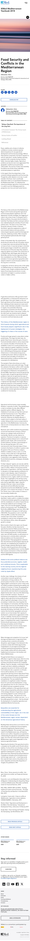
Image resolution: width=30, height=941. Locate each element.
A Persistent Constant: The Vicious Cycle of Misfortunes (14, 131)
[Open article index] (27, 17)
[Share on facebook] (5, 92)
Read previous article (15, 821)
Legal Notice (23, 932)
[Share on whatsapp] (9, 92)
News (2, 893)
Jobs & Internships (15, 918)
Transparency (4, 901)
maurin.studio (26, 936)
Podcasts (3, 895)
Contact (3, 902)
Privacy (28, 932)
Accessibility (19, 932)
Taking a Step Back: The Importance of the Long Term (13, 125)
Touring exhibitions (6, 899)
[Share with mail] (16, 92)
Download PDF (14, 99)
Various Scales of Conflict (9, 135)
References (5, 142)
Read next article (15, 827)
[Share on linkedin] (12, 92)
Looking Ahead (6, 139)
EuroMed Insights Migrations (9, 878)
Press (2, 897)
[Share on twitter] (2, 92)
